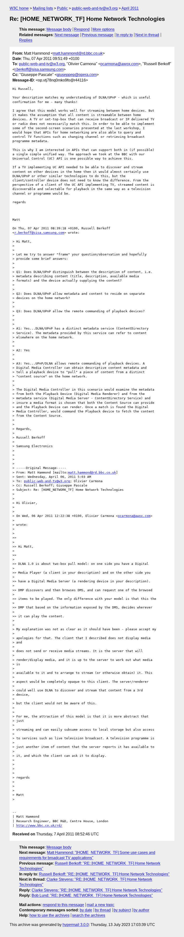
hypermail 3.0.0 (76, 925)
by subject (122, 910)
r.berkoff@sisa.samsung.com (39, 69)
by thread (103, 910)
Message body (58, 29)
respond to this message (63, 905)
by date (86, 910)
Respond (82, 29)
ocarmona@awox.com (119, 64)
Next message (67, 35)
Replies (25, 40)
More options (103, 29)
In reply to (124, 35)
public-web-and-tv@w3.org (95, 8)
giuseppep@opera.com (77, 75)
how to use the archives (49, 915)
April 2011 (130, 8)
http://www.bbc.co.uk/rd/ (39, 825)
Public (62, 8)
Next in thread (147, 35)
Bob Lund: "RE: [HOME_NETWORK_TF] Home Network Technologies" (92, 895)
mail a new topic (100, 905)
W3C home (19, 8)
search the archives (88, 915)
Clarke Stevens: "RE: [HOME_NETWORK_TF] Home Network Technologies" (97, 890)
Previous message (97, 35)
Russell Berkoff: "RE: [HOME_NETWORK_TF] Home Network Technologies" (104, 874)
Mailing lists (43, 8)
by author (141, 910)
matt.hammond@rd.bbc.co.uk (78, 53)
